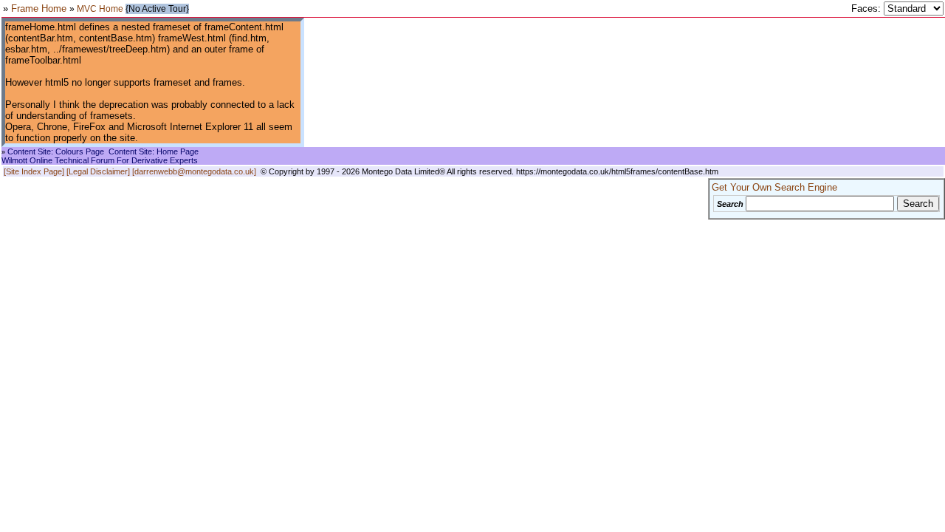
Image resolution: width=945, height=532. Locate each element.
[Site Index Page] (34, 171)
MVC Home (100, 9)
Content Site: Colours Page (55, 151)
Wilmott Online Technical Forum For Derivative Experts (99, 160)
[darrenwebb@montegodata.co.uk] (194, 171)
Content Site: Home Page (154, 151)
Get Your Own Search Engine (774, 187)
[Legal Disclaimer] (98, 171)
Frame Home (40, 8)
